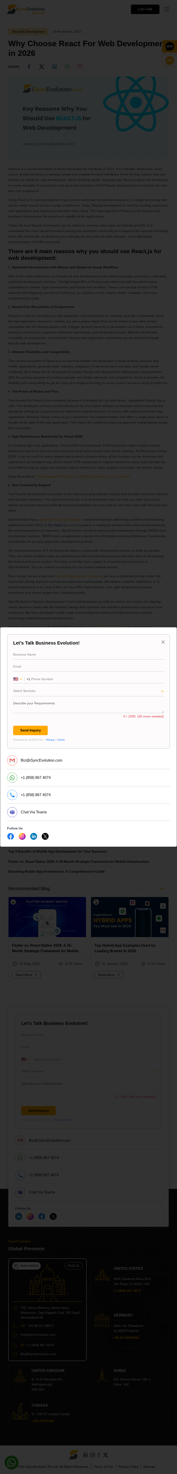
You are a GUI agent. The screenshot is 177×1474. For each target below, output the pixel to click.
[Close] (163, 642)
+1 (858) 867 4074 (36, 778)
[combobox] (88, 692)
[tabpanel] (88, 691)
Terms (61, 739)
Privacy (50, 739)
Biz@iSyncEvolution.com (41, 760)
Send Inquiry (30, 730)
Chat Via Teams (34, 812)
